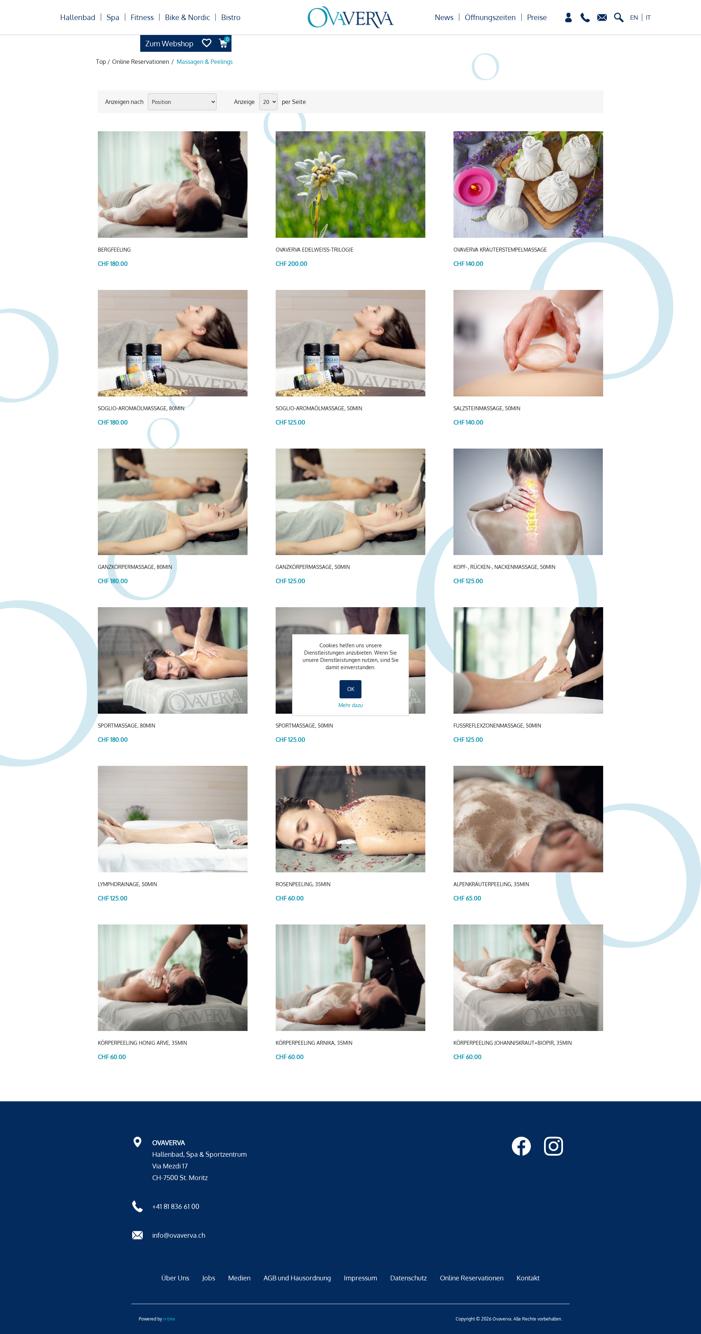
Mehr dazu (350, 705)
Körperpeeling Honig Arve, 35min (142, 1043)
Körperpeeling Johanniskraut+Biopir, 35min (512, 1043)
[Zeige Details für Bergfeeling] (173, 184)
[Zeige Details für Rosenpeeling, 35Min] (350, 819)
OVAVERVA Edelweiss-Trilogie (314, 250)
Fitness (142, 17)
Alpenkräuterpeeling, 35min (491, 884)
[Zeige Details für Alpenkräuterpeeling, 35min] (528, 819)
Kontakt (528, 1278)
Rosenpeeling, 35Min (303, 884)
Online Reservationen (471, 1278)
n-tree (169, 1319)
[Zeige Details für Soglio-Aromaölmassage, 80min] (173, 343)
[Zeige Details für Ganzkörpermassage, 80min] (173, 502)
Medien (239, 1278)
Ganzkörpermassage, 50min (313, 567)
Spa (113, 17)
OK (350, 689)
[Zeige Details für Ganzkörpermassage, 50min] (350, 502)
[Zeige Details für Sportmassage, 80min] (173, 660)
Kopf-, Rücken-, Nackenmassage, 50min (504, 567)
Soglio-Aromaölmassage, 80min (141, 408)
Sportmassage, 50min (304, 725)
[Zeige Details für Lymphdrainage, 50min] (173, 819)
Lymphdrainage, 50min (127, 884)
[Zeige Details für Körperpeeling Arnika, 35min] (350, 977)
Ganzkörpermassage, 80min (135, 567)
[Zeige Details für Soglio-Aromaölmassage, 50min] (350, 343)
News (444, 17)
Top (101, 61)
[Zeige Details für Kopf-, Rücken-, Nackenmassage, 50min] (528, 502)
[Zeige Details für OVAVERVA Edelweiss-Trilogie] (350, 184)
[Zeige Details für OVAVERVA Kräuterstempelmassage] (528, 184)
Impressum (360, 1278)
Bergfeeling (114, 250)
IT (648, 17)
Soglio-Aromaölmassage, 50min (319, 408)
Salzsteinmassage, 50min (486, 408)
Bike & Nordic (187, 17)
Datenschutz (408, 1278)
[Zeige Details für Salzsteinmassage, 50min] (528, 343)
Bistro (231, 17)
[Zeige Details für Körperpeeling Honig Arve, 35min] (173, 977)
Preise (537, 17)
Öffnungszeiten (490, 17)
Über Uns (175, 1278)
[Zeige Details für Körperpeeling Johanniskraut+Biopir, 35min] (528, 977)
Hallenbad (77, 17)
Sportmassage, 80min (126, 725)
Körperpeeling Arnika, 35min (314, 1043)
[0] (223, 50)
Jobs (208, 1278)
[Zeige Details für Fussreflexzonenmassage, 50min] (528, 660)
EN (634, 17)
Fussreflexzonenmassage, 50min (497, 725)
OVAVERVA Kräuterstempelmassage (500, 250)
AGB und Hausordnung (297, 1278)
